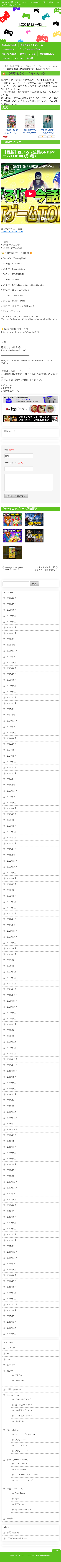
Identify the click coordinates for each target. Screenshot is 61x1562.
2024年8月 (11, 738)
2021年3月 (11, 978)
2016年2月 (11, 1298)
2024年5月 (11, 756)
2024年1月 (11, 779)
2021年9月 (11, 942)
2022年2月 (11, 913)
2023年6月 (11, 820)
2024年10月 (12, 726)
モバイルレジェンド (23, 1399)
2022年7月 (11, 884)
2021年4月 (11, 972)
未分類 (10, 1518)
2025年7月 (11, 674)
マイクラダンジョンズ (24, 1480)
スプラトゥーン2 (21, 1440)
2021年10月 (12, 937)
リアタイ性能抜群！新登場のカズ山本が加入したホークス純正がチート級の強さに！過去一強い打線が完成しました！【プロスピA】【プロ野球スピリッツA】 (44, 568)
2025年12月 (12, 645)
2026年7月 (11, 604)
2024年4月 (11, 761)
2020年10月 (12, 1007)
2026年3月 (11, 627)
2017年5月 (11, 1223)
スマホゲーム (8, 49)
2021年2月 (11, 983)
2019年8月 (11, 1082)
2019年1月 (11, 1112)
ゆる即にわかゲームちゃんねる (25, 73)
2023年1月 (11, 849)
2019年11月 (12, 1065)
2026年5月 (11, 616)
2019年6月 (11, 1088)
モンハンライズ (21, 1445)
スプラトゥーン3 (27, 54)
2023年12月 (12, 785)
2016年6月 (11, 1287)
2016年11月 (12, 1258)
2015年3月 (11, 1322)
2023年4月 (11, 832)
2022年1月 (11, 919)
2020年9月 (11, 1012)
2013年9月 (11, 1333)
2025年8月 (11, 668)
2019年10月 (12, 1071)
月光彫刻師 (19, 1421)
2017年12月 (12, 1182)
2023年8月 (11, 808)
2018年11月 (12, 1123)
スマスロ (6, 58)
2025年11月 (12, 651)
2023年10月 (12, 796)
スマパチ (18, 58)
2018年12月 (12, 1118)
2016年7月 (11, 1281)
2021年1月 (11, 989)
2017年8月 (11, 1205)
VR (8, 1353)
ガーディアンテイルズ (24, 1405)
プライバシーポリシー (17, 1538)
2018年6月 (11, 1152)
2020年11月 (12, 1001)
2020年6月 (11, 1030)
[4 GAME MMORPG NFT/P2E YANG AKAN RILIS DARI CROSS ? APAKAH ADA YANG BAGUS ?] (34, 535)
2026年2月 (11, 633)
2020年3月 (11, 1042)
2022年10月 (12, 867)
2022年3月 (11, 907)
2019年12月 (12, 1059)
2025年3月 (11, 697)
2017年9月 (11, 1199)
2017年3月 (11, 1234)
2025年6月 (11, 680)
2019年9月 (11, 1077)
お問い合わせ (13, 1532)
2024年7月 (11, 744)
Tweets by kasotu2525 (12, 231)
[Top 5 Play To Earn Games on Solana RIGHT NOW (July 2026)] (12, 519)
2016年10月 (12, 1263)
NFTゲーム (19, 1504)
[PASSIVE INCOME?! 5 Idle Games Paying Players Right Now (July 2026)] (12, 535)
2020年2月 (11, 1048)
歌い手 (30, 58)
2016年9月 (11, 1269)
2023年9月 (11, 802)
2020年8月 (11, 1018)
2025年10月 (12, 656)
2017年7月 (11, 1211)
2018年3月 (11, 1170)
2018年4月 (11, 1164)
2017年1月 (11, 1246)
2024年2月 (11, 773)
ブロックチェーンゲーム (29, 49)
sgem (17, 1499)
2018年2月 (11, 1176)
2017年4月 (11, 1228)
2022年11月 (12, 861)
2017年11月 (12, 1188)
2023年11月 (12, 791)
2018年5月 (11, 1158)
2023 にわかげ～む (28, 1555)
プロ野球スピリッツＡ (24, 1410)
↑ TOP (56, 1550)
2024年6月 (11, 750)
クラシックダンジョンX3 (25, 1434)
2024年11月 (12, 721)
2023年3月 (11, 837)
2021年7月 (11, 954)
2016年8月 (11, 1275)
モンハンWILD (9, 54)
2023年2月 (11, 843)
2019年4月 (11, 1100)
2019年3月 (11, 1106)
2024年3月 (11, 767)
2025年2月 (11, 703)
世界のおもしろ (47, 54)
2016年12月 (12, 1252)
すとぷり (18, 1375)
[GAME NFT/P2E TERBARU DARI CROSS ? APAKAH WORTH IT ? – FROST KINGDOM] (34, 519)
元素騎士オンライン (23, 1510)
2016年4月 (11, 1293)
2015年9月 (11, 1310)
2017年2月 (11, 1240)
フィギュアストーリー (24, 1416)
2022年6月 (11, 890)
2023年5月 (11, 826)
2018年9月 (11, 1135)
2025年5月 (11, 686)
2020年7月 (11, 1024)
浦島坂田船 (19, 1380)
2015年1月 (11, 1328)
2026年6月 (11, 610)
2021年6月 (11, 960)
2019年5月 (11, 1094)
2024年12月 (12, 715)
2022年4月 (11, 902)
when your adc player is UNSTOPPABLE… (15, 568)
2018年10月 (12, 1129)
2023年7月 (11, 814)
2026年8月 (11, 598)
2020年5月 (11, 1036)
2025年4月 (11, 691)
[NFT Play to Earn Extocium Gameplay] (12, 552)
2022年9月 (11, 872)
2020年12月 (12, 995)
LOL (9, 1359)
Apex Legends (20, 1469)
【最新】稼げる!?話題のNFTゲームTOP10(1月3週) (29, 154)
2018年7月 (11, 1147)
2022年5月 (11, 896)
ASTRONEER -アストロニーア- (27, 1475)
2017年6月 (11, 1217)
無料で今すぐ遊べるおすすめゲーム (20, 80)
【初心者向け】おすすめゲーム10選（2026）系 (26, 92)
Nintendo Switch (9, 45)
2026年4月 (11, 621)
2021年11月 (12, 931)
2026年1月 (11, 639)
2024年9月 (11, 732)
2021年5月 (11, 966)
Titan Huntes (20, 1493)
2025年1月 (11, 709)
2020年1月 (11, 1053)
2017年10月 (12, 1193)
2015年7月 (11, 1316)
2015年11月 (12, 1304)
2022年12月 (12, 855)
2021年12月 (12, 925)
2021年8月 (11, 948)
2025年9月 (11, 662)
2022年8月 (11, 878)
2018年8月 (11, 1141)
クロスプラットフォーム (31, 45)
